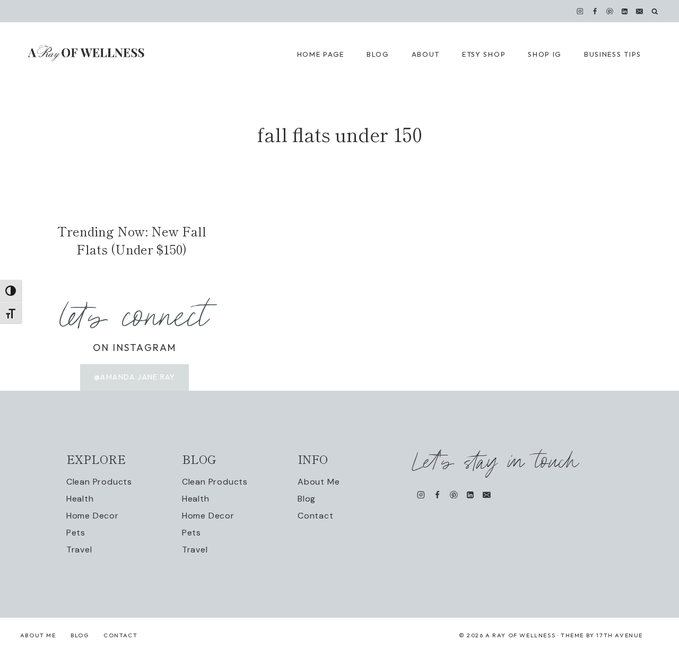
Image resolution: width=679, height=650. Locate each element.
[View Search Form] (655, 11)
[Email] (640, 11)
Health (80, 498)
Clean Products (99, 481)
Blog (307, 498)
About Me (319, 481)
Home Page (320, 54)
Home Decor (92, 515)
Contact (316, 515)
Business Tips (612, 54)
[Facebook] (595, 11)
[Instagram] (580, 11)
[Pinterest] (610, 11)
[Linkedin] (625, 11)
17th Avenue (619, 635)
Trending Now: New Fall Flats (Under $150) (131, 240)
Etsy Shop (484, 54)
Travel (79, 549)
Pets (75, 532)
